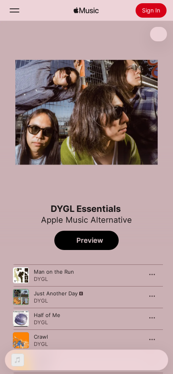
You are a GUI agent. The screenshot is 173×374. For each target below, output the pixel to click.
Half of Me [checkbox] (47, 315)
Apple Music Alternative (86, 220)
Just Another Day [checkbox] (56, 293)
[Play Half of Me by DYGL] (21, 319)
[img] (86, 10)
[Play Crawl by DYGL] (21, 340)
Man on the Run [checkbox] (54, 271)
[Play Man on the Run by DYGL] (21, 275)
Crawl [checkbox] (41, 336)
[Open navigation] (14, 10)
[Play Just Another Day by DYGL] (21, 297)
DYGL (41, 279)
